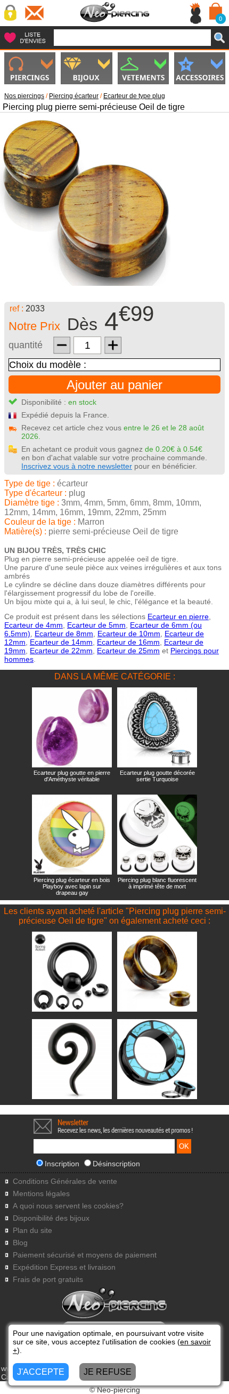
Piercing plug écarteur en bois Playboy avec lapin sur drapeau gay (72, 886)
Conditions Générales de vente (65, 1181)
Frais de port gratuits (48, 1280)
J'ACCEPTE (40, 1371)
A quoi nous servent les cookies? (68, 1206)
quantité (26, 345)
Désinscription (116, 1163)
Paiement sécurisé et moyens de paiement (85, 1255)
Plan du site (32, 1231)
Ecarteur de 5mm (96, 625)
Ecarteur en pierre (178, 616)
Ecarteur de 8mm (64, 633)
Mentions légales (41, 1194)
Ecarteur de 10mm (128, 633)
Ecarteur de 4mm (33, 625)
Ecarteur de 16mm (128, 642)
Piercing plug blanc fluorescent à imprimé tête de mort (157, 883)
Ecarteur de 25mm (128, 650)
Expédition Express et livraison (64, 1267)
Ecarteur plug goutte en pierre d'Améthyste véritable (72, 776)
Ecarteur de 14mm (61, 642)
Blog (20, 1243)
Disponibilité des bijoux (51, 1218)
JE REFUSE (108, 1371)
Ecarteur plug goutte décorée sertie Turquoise (157, 776)
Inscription (62, 1163)
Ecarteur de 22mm (61, 650)
